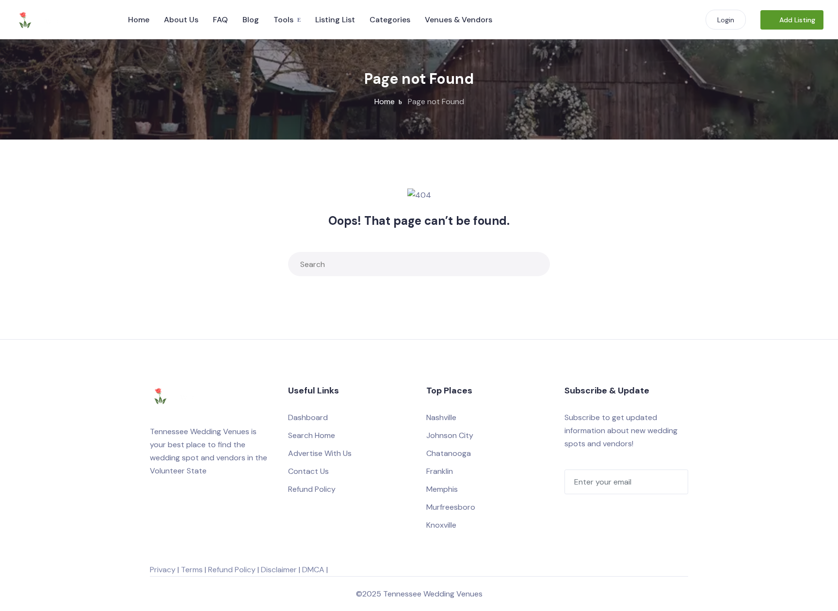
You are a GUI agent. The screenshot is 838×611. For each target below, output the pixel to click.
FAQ (220, 20)
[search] (536, 264)
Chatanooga (448, 453)
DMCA (313, 569)
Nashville (441, 417)
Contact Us (308, 471)
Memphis (442, 489)
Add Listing (797, 20)
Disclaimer (279, 569)
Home (138, 20)
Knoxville (441, 525)
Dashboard (308, 417)
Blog (250, 20)
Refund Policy (312, 489)
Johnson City (449, 435)
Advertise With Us (320, 453)
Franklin (439, 471)
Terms (192, 569)
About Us (181, 20)
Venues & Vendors (458, 20)
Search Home (311, 435)
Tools (283, 20)
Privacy (163, 569)
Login (725, 20)
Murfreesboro (450, 507)
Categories (390, 20)
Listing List (335, 20)
